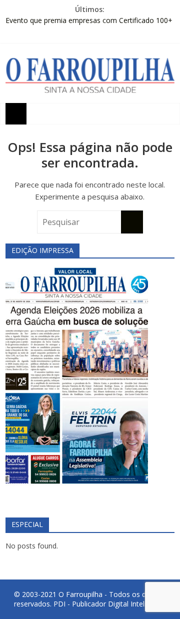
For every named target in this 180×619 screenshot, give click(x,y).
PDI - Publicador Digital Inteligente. (110, 603)
